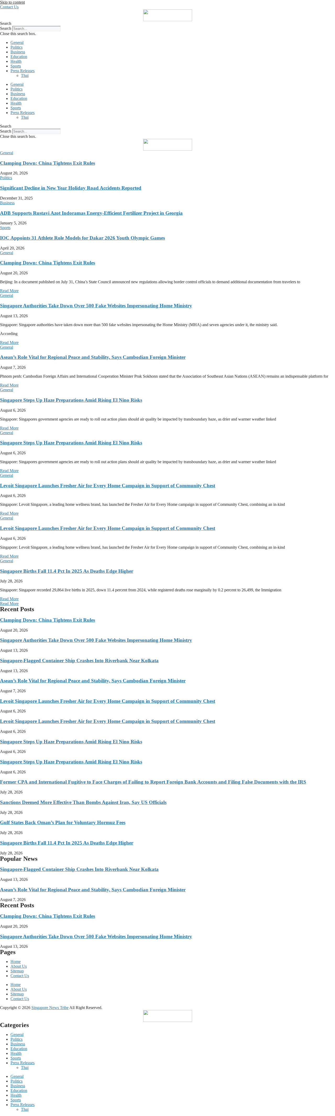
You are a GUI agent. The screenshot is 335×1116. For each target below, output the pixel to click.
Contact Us (19, 975)
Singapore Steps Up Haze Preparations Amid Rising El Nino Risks (71, 400)
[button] (167, 23)
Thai (25, 75)
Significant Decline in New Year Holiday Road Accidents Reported (70, 188)
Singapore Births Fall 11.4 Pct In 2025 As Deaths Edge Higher (66, 571)
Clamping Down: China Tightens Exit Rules (47, 163)
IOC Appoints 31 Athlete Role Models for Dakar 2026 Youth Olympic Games (82, 238)
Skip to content (12, 2)
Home (15, 961)
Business (17, 52)
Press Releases (22, 71)
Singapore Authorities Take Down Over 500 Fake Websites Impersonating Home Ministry (96, 305)
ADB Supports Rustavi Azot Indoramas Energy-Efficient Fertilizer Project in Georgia (91, 213)
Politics (16, 47)
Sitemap (17, 971)
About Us (18, 966)
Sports (15, 66)
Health (15, 61)
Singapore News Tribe (50, 1007)
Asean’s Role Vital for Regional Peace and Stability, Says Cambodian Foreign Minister (93, 357)
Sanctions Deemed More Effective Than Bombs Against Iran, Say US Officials (83, 802)
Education (18, 56)
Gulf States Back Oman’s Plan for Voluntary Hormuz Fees (62, 822)
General (17, 42)
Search (5, 28)
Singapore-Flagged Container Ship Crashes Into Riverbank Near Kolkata (79, 660)
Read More (9, 290)
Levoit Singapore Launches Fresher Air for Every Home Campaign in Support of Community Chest (107, 485)
